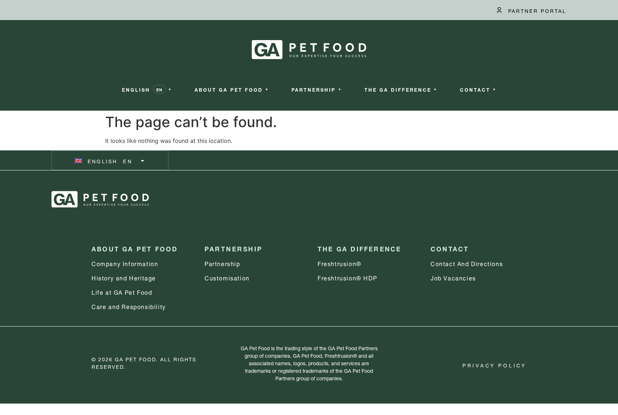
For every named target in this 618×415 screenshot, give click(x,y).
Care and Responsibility (129, 306)
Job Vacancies (453, 277)
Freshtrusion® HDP (347, 277)
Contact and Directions (467, 263)
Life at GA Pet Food (122, 291)
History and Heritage (124, 277)
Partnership (222, 263)
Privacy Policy (494, 365)
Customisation (227, 277)
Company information (125, 263)
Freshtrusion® (340, 263)
